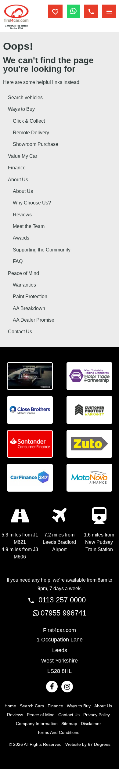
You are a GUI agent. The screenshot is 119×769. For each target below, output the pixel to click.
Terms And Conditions (58, 732)
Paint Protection (30, 296)
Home (10, 706)
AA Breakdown (29, 308)
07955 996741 (63, 613)
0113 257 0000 (61, 600)
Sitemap (69, 723)
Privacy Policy (96, 715)
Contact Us (20, 331)
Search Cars (32, 706)
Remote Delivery (31, 132)
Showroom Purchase (35, 144)
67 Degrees (99, 744)
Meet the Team (29, 226)
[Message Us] (73, 11)
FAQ (18, 261)
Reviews (22, 214)
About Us (18, 179)
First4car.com (59, 630)
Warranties (24, 284)
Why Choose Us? (32, 202)
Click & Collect (29, 121)
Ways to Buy (21, 109)
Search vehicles (25, 97)
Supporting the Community (41, 249)
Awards (21, 237)
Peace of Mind (23, 273)
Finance (17, 167)
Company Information (37, 723)
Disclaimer (91, 723)
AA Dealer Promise (33, 320)
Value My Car (22, 156)
